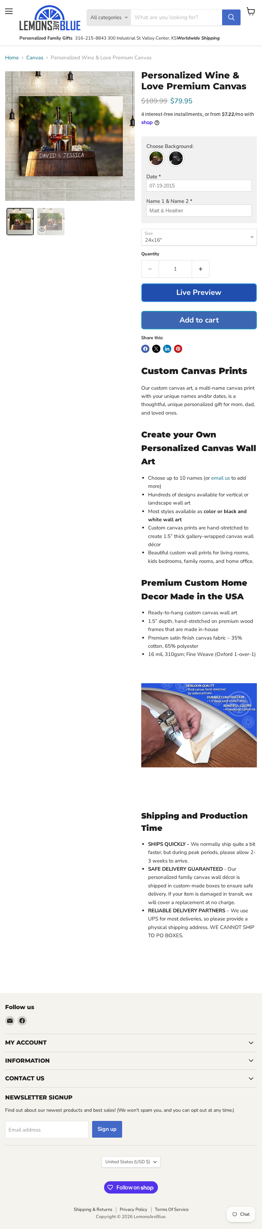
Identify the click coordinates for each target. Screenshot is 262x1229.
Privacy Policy (133, 1209)
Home (12, 58)
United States (127, 1162)
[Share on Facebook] (145, 349)
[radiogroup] (199, 158)
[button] (199, 146)
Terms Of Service (172, 1209)
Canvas (34, 58)
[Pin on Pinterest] (178, 349)
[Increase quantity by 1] (200, 269)
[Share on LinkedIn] (167, 349)
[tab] (20, 221)
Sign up (107, 1129)
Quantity (150, 254)
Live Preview (198, 292)
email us (221, 478)
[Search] (231, 17)
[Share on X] (156, 349)
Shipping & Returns (93, 1209)
